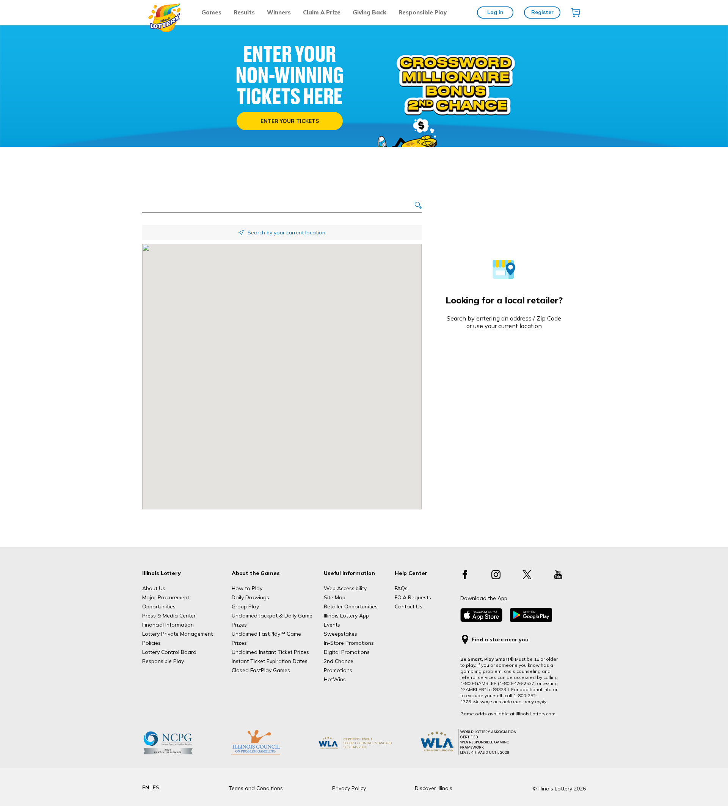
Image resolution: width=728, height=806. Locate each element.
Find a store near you (500, 639)
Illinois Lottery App (346, 615)
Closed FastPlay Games (261, 670)
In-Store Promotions (349, 642)
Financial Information (168, 624)
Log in (495, 12)
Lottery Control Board (169, 652)
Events (332, 624)
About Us (153, 588)
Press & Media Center (169, 615)
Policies (151, 642)
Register (542, 12)
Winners (279, 12)
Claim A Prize (321, 12)
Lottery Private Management (177, 633)
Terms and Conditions (256, 788)
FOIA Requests (413, 597)
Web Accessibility (345, 588)
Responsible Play (423, 12)
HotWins (335, 679)
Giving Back (369, 12)
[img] (575, 12)
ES (156, 787)
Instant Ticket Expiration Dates (270, 661)
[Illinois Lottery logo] (165, 30)
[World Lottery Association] (367, 754)
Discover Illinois (433, 788)
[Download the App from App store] (481, 620)
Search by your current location (286, 232)
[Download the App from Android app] (531, 620)
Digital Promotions (347, 652)
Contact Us (408, 606)
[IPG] (267, 754)
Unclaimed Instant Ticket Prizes (270, 652)
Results (244, 12)
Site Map (334, 597)
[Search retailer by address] (418, 206)
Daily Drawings (250, 597)
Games (211, 12)
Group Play (245, 606)
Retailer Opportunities (351, 606)
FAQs (401, 588)
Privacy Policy (349, 788)
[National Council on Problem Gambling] (179, 754)
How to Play (247, 588)
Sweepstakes (340, 633)
